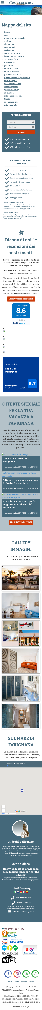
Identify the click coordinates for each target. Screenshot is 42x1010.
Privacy (31, 982)
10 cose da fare (11, 59)
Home (10, 982)
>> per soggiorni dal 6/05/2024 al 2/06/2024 (20, 513)
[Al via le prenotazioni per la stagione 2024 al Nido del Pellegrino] (21, 496)
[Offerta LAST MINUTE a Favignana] (21, 454)
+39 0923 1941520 (23, 897)
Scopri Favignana (12, 53)
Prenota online (11, 102)
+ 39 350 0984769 (29, 908)
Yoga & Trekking (11, 90)
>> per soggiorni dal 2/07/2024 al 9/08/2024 (20, 467)
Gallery (7, 41)
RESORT (7, 35)
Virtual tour (9, 44)
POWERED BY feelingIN (21, 1007)
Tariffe (7, 99)
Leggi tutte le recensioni (21, 299)
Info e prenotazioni (13, 96)
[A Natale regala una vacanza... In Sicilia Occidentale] (21, 474)
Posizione (8, 65)
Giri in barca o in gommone (17, 78)
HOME (7, 32)
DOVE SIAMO (9, 62)
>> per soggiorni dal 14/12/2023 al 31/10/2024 (20, 488)
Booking (16, 982)
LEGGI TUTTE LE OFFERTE (21, 522)
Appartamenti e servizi (15, 38)
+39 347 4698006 (28, 906)
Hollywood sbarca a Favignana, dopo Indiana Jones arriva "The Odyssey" (21, 872)
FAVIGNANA (9, 50)
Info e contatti (10, 105)
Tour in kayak (10, 81)
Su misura (9, 93)
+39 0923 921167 (24, 903)
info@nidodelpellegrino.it (23, 911)
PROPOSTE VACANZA (12, 75)
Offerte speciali (11, 87)
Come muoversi (11, 71)
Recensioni (9, 47)
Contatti (24, 982)
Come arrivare (11, 68)
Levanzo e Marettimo (14, 56)
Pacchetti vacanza (12, 84)
